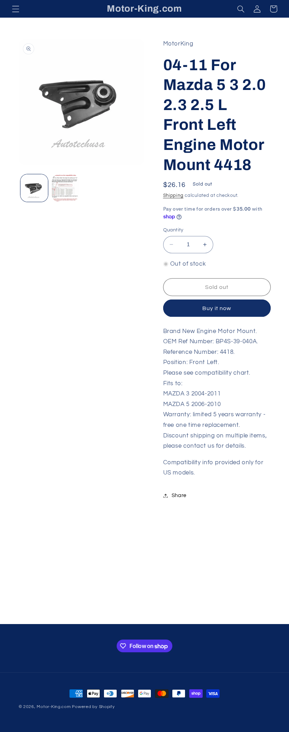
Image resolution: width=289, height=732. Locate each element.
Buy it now (217, 308)
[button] (15, 9)
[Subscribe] (203, 615)
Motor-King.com (53, 707)
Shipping (173, 195)
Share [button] (179, 495)
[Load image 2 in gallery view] (65, 188)
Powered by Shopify (93, 707)
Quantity (173, 230)
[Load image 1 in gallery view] (34, 188)
